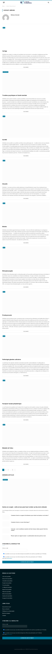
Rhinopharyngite (7, 271)
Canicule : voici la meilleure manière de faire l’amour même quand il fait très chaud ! (29, 529)
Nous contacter (5, 609)
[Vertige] (26, 38)
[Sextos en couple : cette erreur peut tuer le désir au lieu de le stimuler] (26, 492)
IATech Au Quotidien (6, 593)
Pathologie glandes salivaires (11, 359)
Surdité (4, 139)
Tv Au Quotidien (5, 585)
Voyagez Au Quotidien (7, 598)
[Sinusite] (26, 170)
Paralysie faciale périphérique (11, 404)
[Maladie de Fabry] (26, 435)
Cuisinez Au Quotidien (7, 595)
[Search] (48, 2)
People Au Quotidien (7, 583)
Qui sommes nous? (6, 606)
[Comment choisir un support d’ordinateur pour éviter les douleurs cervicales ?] (6, 517)
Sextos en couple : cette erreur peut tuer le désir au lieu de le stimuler (24, 507)
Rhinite (4, 226)
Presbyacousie (7, 315)
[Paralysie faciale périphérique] (26, 390)
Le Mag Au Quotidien (7, 587)
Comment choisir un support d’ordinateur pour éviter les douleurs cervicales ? (30, 515)
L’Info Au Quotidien (6, 576)
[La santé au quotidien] (26, 2)
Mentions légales (6, 613)
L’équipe (4, 615)
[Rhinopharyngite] (26, 257)
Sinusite (4, 184)
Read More (26, 67)
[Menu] (4, 2)
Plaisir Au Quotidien (6, 591)
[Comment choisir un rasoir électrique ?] (6, 524)
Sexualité (5, 479)
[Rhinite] (26, 213)
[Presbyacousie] (26, 302)
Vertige (4, 51)
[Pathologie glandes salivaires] (26, 346)
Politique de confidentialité (8, 611)
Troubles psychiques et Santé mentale (14, 95)
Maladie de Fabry (7, 448)
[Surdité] (26, 126)
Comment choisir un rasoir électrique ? (20, 522)
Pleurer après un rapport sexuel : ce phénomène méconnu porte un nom (28, 535)
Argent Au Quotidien (7, 589)
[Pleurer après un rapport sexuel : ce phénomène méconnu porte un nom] (6, 537)
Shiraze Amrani (15, 15)
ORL (4, 27)
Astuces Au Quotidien (7, 578)
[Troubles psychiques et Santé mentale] (26, 82)
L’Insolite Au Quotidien (7, 580)
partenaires (9, 558)
